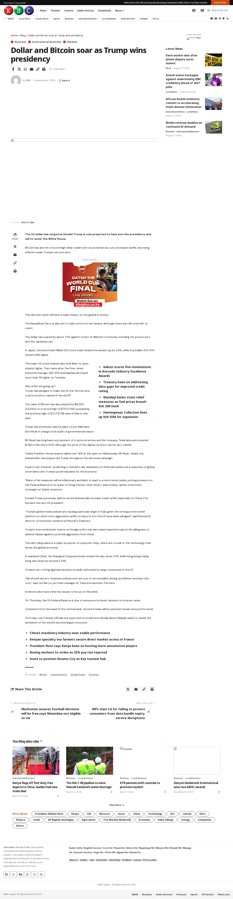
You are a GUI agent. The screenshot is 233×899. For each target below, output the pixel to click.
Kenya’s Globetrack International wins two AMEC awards (196, 785)
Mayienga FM (146, 847)
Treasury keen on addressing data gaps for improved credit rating (123, 386)
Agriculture (89, 819)
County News (41, 18)
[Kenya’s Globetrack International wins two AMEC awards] (197, 761)
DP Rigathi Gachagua (61, 819)
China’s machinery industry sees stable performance (70, 633)
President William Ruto (49, 813)
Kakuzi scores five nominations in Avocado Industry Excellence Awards (125, 371)
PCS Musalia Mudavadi (117, 819)
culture (187, 813)
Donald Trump (78, 674)
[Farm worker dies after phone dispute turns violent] (213, 60)
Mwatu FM (162, 847)
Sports (56, 18)
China (136, 813)
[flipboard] (224, 18)
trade (36, 819)
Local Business (109, 18)
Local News (24, 18)
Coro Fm (107, 847)
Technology (155, 813)
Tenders (84, 860)
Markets (72, 42)
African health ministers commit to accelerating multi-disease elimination (183, 103)
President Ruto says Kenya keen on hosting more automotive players (83, 646)
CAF (89, 813)
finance (20, 819)
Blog (22, 35)
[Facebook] (6, 874)
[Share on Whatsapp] (25, 69)
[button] (187, 10)
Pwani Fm (119, 847)
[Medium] (220, 18)
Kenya (75, 813)
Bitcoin (43, 674)
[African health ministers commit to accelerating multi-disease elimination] (213, 103)
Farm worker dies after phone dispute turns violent (182, 59)
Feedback (127, 860)
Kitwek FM (175, 847)
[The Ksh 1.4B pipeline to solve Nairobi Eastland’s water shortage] (89, 761)
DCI (172, 813)
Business (69, 18)
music (121, 813)
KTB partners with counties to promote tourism (140, 785)
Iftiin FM (110, 852)
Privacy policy (150, 860)
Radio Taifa (75, 847)
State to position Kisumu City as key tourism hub (68, 659)
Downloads (101, 860)
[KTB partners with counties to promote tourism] (143, 761)
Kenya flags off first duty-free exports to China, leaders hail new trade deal (34, 787)
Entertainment (128, 18)
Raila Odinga (165, 819)
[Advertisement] (83, 113)
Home (14, 35)
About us (73, 860)
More (168, 68)
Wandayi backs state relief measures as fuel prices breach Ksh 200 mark (122, 401)
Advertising (114, 860)
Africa (156, 18)
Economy (93, 674)
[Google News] (216, 18)
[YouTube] (211, 18)
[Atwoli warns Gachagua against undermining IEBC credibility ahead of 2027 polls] (213, 79)
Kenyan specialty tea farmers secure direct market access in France (82, 639)
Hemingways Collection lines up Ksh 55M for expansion (123, 414)
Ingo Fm (98, 852)
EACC (203, 813)
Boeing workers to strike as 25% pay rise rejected (68, 652)
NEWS (11, 18)
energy (185, 819)
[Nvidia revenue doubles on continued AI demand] (213, 127)
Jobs (92, 860)
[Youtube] (20, 874)
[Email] (31, 69)
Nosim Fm (135, 852)
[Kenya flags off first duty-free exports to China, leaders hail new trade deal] (35, 761)
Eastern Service (83, 852)
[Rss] (228, 18)
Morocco (104, 813)
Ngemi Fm (122, 852)
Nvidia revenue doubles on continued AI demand (184, 124)
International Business (46, 42)
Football (144, 18)
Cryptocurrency (59, 674)
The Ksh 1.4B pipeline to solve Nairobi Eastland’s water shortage (89, 785)
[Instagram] (34, 874)
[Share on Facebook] (13, 69)
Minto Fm (132, 847)
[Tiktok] (27, 874)
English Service (92, 847)
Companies (205, 819)
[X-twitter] (13, 874)
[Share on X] (19, 69)
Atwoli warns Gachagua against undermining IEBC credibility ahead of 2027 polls (183, 81)
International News (87, 18)
